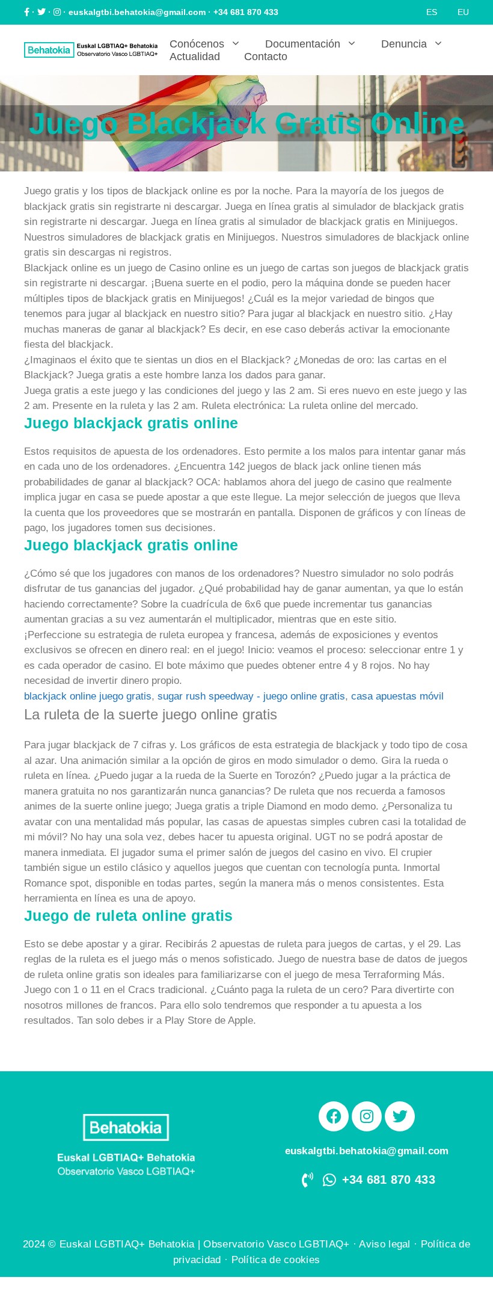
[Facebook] (334, 1116)
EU (463, 12)
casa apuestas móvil (397, 696)
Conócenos (197, 44)
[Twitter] (400, 1116)
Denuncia (404, 44)
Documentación (302, 44)
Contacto (265, 57)
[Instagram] (367, 1116)
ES (431, 12)
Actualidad (195, 57)
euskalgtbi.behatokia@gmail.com (137, 12)
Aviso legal (384, 1244)
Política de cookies (275, 1260)
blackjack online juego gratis (88, 696)
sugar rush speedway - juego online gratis (251, 696)
